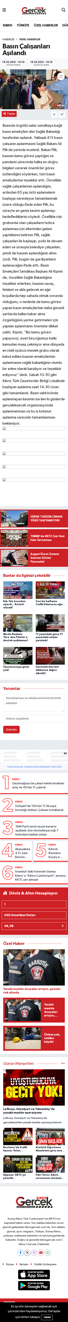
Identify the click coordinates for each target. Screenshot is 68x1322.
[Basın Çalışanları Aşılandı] (34, 89)
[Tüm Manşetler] (63, 1063)
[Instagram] (34, 1253)
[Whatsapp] (48, 1253)
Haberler (8, 39)
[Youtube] (41, 1253)
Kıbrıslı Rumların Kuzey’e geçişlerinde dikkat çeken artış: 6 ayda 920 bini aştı (57, 853)
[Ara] (64, 10)
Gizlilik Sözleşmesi (45, 1264)
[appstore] (34, 1275)
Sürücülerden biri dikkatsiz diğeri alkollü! (47, 670)
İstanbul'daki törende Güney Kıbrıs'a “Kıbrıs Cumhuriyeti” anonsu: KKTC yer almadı (40, 875)
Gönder (11, 729)
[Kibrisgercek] (34, 10)
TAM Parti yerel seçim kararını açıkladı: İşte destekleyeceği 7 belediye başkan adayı (36, 830)
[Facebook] (20, 1253)
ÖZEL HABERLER (46, 25)
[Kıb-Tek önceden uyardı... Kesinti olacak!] (17, 590)
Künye (10, 1264)
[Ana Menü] (4, 10)
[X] (27, 1253)
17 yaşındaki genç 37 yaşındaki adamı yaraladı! (49, 637)
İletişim (24, 1264)
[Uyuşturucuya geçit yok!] (17, 655)
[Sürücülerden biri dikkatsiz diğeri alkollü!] (50, 655)
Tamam (47, 1317)
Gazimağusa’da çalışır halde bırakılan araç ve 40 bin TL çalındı (38, 785)
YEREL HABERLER (29, 39)
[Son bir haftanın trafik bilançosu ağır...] (50, 590)
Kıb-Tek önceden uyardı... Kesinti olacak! (14, 604)
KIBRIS (7, 25)
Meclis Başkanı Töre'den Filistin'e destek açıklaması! (15, 637)
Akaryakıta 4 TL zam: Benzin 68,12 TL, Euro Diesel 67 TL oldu (22, 853)
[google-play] (34, 1286)
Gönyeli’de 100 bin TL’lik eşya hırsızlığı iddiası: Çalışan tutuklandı (39, 808)
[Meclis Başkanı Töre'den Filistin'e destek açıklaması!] (17, 623)
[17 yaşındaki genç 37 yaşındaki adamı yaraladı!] (50, 623)
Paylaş (11, 113)
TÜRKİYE (23, 25)
